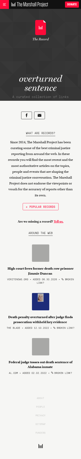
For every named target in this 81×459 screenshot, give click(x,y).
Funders (40, 432)
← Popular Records (40, 206)
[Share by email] (39, 115)
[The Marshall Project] (28, 4)
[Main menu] (4, 4)
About (40, 398)
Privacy (40, 415)
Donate (72, 4)
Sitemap (40, 424)
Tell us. (59, 221)
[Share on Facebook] (26, 115)
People (40, 406)
